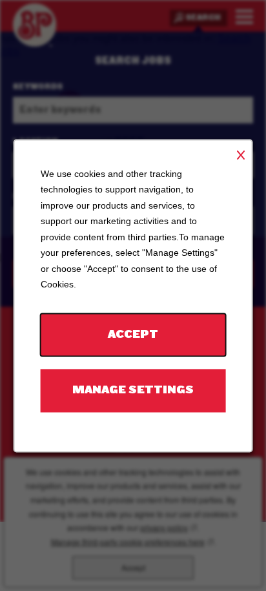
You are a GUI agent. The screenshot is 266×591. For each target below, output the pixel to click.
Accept (133, 334)
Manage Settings (133, 390)
